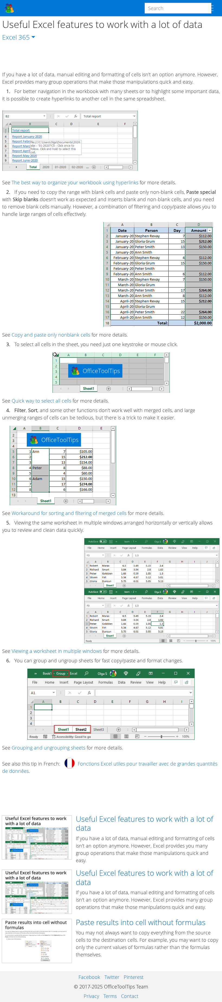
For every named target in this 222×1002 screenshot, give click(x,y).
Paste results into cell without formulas (140, 922)
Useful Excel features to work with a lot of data (144, 823)
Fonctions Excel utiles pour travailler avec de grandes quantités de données (109, 767)
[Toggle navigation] (210, 8)
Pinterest (133, 977)
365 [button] (24, 37)
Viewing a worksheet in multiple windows (57, 651)
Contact (129, 996)
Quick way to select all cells (41, 400)
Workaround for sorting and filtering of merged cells (69, 513)
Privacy (91, 996)
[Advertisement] (111, 56)
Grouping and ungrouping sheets (48, 747)
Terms (110, 996)
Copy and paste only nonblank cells (51, 334)
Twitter (112, 977)
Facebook (89, 977)
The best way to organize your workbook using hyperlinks (75, 182)
